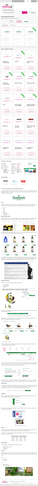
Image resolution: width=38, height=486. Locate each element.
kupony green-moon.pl (7, 66)
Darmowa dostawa (21, 1)
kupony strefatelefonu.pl (7, 152)
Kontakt (18, 481)
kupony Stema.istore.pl (19, 130)
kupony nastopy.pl (6, 130)
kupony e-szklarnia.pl (31, 66)
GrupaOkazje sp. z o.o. (16, 482)
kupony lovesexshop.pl (31, 130)
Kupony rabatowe (15, 1)
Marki (27, 1)
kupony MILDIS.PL (7, 109)
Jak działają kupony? (12, 481)
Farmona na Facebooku (18, 166)
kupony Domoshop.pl (19, 66)
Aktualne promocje (5, 25)
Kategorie (34, 1)
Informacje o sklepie (12, 25)
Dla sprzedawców (22, 481)
